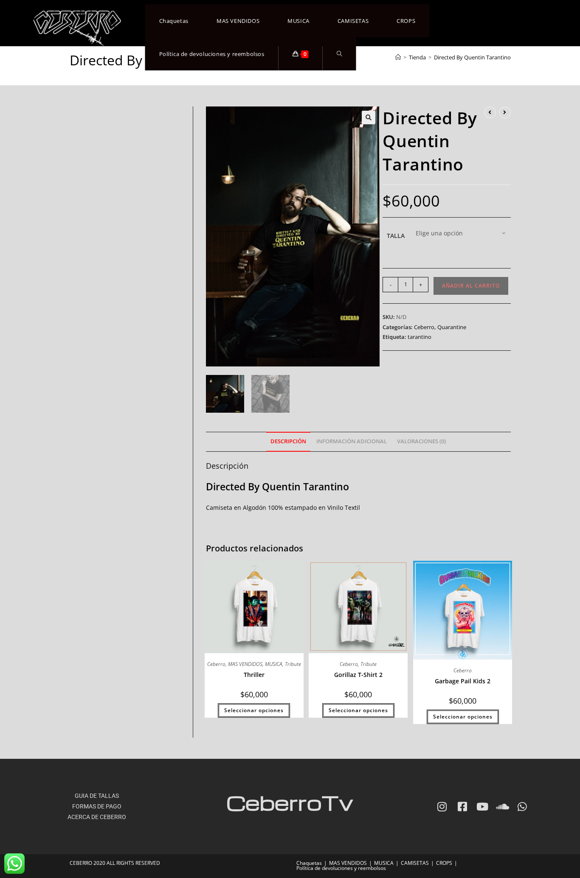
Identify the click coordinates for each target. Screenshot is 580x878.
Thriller (254, 675)
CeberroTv (289, 802)
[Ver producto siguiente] (505, 112)
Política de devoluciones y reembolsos (341, 868)
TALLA (396, 236)
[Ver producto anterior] (490, 112)
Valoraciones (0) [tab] (421, 441)
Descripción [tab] (288, 441)
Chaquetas (309, 863)
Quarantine (451, 327)
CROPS (444, 863)
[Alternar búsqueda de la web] (339, 53)
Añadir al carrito (471, 285)
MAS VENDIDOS (245, 664)
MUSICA (273, 664)
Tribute (293, 664)
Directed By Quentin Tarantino (472, 57)
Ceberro (424, 327)
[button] (368, 117)
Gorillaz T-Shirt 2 (358, 675)
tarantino (419, 337)
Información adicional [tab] (351, 441)
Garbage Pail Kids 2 (462, 681)
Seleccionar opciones (254, 710)
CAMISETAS (415, 863)
